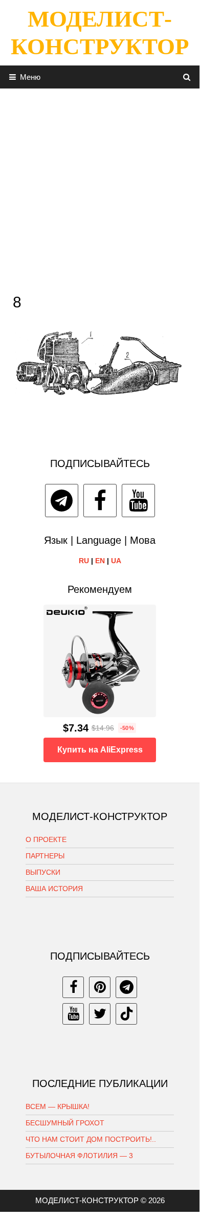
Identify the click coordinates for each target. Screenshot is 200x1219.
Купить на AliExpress (100, 749)
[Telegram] (61, 500)
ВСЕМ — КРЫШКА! (58, 1106)
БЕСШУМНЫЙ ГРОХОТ (65, 1123)
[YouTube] (138, 500)
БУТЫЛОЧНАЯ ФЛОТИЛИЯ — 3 (79, 1155)
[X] (99, 1014)
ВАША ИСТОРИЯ (54, 888)
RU (84, 561)
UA (116, 561)
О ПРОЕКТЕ (46, 839)
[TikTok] (126, 1014)
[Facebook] (100, 500)
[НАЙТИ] (186, 76)
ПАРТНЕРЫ (45, 856)
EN (100, 561)
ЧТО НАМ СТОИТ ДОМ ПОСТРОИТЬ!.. (91, 1139)
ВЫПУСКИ (43, 872)
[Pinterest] (99, 987)
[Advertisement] (99, 188)
